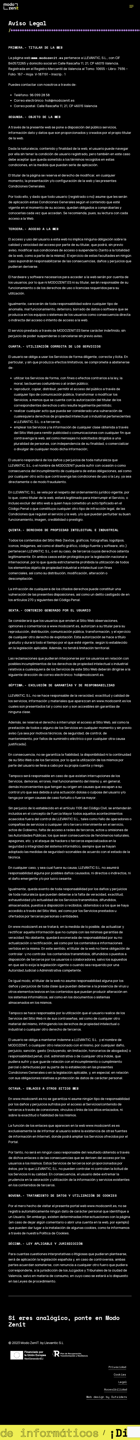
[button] (131, 6)
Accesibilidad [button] (115, 1389)
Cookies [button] (120, 1374)
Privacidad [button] (117, 1367)
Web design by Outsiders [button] (106, 1397)
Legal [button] (122, 1382)
